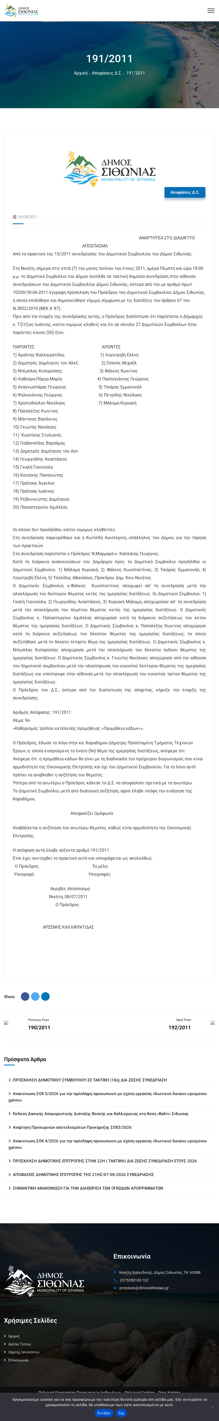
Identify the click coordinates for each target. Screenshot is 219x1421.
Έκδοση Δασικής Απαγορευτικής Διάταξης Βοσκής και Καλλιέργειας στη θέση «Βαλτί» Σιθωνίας (101, 1113)
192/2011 (180, 1028)
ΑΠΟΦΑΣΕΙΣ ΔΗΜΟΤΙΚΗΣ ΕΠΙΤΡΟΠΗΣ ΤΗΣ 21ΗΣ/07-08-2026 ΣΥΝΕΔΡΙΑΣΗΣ (83, 1174)
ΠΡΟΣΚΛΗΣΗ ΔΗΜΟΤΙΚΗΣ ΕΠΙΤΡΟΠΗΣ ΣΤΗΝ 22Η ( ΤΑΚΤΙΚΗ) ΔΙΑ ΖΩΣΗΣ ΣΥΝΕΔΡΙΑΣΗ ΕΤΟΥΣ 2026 (105, 1161)
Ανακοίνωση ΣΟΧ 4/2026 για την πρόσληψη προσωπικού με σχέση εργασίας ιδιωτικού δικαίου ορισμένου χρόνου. (107, 1144)
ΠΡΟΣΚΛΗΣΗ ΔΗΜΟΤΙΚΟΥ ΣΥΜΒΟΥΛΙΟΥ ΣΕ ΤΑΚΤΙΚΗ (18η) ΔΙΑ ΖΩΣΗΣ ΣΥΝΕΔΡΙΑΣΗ (90, 1080)
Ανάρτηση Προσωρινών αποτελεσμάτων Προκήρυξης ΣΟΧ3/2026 (72, 1127)
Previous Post (38, 1020)
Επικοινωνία (18, 1360)
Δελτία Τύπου (19, 1344)
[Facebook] (25, 996)
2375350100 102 (134, 1280)
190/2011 (39, 1028)
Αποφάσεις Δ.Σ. (107, 73)
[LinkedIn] (45, 996)
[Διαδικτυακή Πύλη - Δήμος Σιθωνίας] (21, 10)
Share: (9, 996)
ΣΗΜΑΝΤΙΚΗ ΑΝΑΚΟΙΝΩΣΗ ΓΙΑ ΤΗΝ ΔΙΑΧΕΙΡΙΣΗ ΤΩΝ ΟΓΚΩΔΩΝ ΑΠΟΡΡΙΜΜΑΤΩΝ (88, 1188)
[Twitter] (35, 996)
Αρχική (81, 73)
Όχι (121, 1413)
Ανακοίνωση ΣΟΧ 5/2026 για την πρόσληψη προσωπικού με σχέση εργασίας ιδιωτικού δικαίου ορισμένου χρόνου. (107, 1097)
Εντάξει (104, 1413)
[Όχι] (212, 1407)
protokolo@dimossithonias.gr (144, 1288)
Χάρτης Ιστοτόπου (24, 1352)
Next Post (183, 1020)
